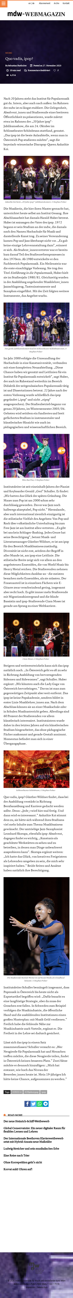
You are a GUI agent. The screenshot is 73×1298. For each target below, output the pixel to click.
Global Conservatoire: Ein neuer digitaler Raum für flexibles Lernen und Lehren (34, 1129)
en (30, 3)
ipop (43, 1091)
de (33, 3)
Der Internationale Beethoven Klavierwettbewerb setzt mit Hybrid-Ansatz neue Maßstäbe (33, 1140)
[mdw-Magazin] (36, 9)
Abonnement (44, 3)
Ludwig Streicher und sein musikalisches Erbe (31, 1148)
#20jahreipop (31, 1091)
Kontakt (66, 3)
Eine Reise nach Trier (16, 1155)
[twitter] (33, 1104)
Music (8, 53)
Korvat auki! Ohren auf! (18, 1169)
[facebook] (27, 1104)
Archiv (56, 3)
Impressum (30, 1287)
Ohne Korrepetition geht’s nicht (23, 1162)
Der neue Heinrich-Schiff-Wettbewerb (26, 1121)
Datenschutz (42, 1287)
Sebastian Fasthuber (17, 65)
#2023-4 (17, 1091)
